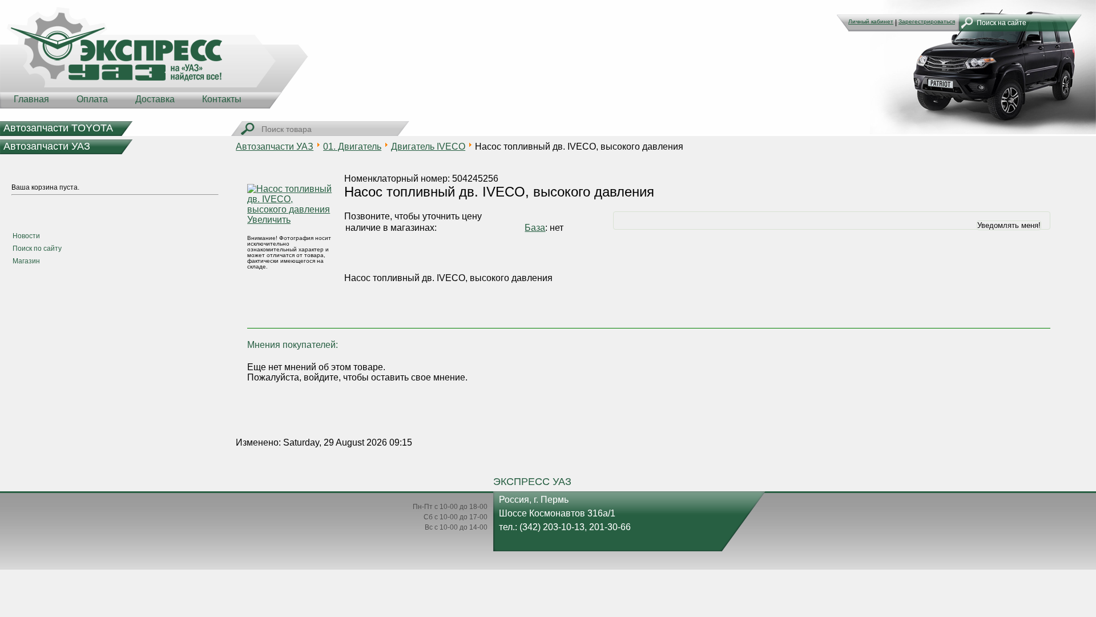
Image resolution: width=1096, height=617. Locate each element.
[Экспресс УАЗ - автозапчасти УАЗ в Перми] (154, 57)
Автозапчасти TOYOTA (58, 128)
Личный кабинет (870, 21)
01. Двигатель (352, 146)
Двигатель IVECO (428, 146)
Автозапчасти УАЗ (46, 146)
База (535, 228)
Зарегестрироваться (926, 21)
